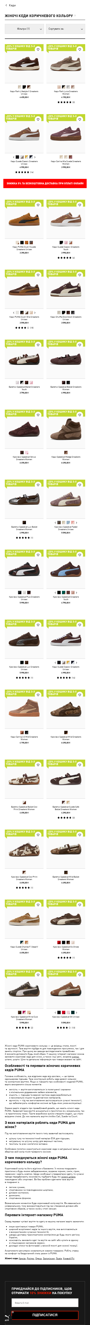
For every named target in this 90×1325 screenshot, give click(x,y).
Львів (59, 1258)
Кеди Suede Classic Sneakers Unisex (24, 162)
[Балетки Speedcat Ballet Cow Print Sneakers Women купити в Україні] (24, 779)
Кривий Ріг (69, 1258)
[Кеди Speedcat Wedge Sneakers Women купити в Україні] (65, 429)
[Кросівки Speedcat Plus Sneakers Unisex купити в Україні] (24, 569)
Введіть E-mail (22, 1302)
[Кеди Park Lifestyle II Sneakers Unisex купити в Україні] (24, 63)
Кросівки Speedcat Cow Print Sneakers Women (24, 877)
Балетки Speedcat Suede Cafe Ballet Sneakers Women (66, 807)
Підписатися (45, 1315)
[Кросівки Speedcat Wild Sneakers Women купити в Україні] (65, 709)
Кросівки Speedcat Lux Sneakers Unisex (24, 667)
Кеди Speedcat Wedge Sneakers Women (65, 458)
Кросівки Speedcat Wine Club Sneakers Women (24, 1017)
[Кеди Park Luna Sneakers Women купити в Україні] (65, 63)
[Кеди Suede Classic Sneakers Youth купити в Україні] (65, 219)
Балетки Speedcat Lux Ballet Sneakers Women (24, 528)
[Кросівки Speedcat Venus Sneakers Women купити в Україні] (24, 429)
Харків (22, 1258)
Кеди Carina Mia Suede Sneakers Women (66, 162)
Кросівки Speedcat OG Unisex (66, 1016)
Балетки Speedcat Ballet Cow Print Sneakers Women (24, 807)
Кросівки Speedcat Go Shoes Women (66, 947)
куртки (75, 1056)
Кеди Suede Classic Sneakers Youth (65, 248)
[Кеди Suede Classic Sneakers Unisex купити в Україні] (24, 133)
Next (34, 157)
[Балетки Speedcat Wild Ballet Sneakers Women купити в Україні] (65, 849)
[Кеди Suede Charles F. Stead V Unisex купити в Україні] (24, 919)
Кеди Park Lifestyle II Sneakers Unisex (24, 92)
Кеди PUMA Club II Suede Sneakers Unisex (24, 248)
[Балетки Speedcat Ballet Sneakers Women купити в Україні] (65, 359)
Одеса (38, 1258)
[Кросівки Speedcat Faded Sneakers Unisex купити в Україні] (65, 499)
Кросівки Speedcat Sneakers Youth (66, 597)
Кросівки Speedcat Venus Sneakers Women (24, 458)
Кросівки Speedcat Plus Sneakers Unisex (24, 597)
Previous (14, 157)
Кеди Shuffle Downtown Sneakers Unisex (65, 318)
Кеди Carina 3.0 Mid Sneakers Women (24, 737)
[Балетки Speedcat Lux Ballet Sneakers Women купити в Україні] (24, 499)
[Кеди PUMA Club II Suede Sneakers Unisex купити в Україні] (24, 219)
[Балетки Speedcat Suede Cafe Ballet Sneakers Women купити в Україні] (65, 779)
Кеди (12, 5)
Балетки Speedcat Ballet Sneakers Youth (24, 388)
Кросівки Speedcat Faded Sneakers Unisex (65, 528)
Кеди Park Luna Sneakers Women (66, 92)
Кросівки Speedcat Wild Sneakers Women (66, 737)
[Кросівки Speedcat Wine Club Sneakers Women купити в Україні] (24, 989)
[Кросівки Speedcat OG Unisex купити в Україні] (65, 989)
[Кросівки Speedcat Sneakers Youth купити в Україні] (65, 569)
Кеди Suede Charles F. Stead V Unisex (24, 947)
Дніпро (30, 1258)
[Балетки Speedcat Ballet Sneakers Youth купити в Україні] (24, 359)
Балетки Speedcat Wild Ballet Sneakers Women (66, 877)
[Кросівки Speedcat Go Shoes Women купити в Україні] (65, 919)
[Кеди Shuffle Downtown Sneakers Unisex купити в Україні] (65, 289)
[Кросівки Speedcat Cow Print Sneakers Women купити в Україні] (24, 849)
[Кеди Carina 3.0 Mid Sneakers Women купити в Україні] (24, 709)
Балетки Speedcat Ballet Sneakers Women (65, 388)
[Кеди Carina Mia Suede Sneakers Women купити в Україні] (65, 133)
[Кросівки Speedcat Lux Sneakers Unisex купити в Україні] (24, 639)
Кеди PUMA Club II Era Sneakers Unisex (24, 318)
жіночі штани (68, 1176)
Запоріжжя (49, 1258)
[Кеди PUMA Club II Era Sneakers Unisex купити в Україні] (24, 289)
